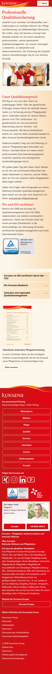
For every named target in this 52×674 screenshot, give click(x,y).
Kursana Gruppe (26, 604)
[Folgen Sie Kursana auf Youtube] (31, 479)
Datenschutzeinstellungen (13, 658)
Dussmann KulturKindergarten (15, 636)
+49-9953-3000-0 (37, 526)
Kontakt (14, 526)
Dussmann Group (10, 617)
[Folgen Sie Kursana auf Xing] (6, 479)
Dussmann (7, 629)
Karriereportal (8, 625)
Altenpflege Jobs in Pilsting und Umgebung (20, 593)
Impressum (7, 651)
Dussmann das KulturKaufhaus (15, 632)
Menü (44, 3)
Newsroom (7, 621)
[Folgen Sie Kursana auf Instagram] (15, 479)
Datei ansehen (11, 367)
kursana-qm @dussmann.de (23, 198)
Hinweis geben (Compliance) (14, 654)
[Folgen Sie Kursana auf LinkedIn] (23, 479)
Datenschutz (7, 647)
